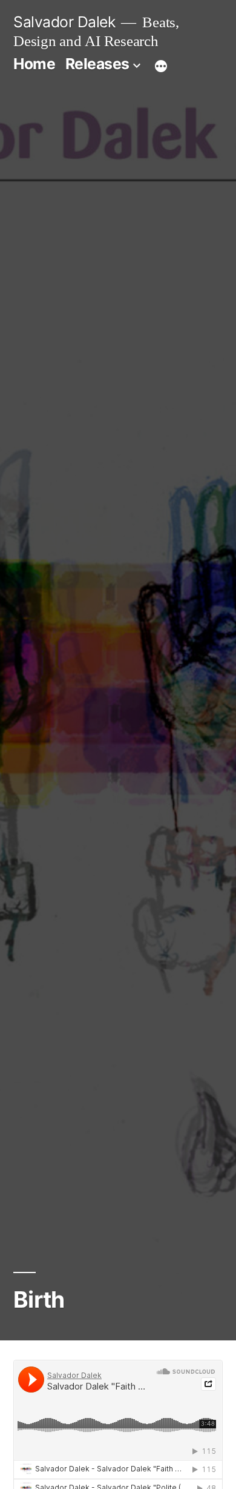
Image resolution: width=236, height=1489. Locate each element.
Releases (97, 64)
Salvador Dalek (64, 22)
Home (34, 64)
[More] (161, 66)
